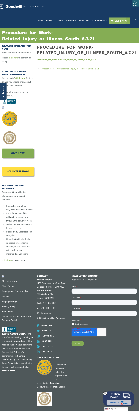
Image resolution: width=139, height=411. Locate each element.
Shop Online (8, 286)
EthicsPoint (7, 311)
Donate (50, 20)
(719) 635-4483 (47, 307)
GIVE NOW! (18, 153)
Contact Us (46, 312)
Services (71, 20)
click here (13, 57)
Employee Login (10, 301)
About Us (84, 20)
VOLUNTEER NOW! (18, 171)
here (4, 363)
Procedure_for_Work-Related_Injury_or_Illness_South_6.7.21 (67, 59)
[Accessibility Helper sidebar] (135, 3)
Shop (40, 20)
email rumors (8, 370)
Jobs (60, 20)
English (112, 408)
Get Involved (99, 20)
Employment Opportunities (15, 291)
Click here (20, 78)
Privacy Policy (8, 306)
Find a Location (9, 281)
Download (55, 383)
